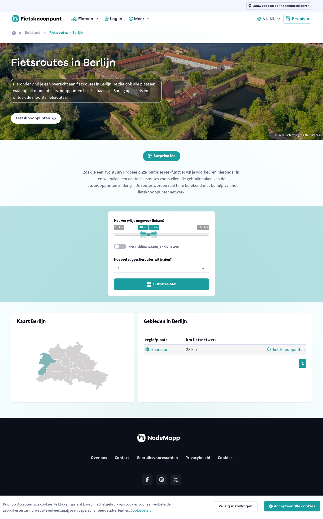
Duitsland (32, 32)
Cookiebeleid (141, 510)
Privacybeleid (197, 457)
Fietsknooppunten (33, 118)
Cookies (225, 457)
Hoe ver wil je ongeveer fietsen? (139, 220)
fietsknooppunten (288, 349)
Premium (300, 18)
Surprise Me (164, 155)
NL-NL (268, 19)
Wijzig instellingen (236, 506)
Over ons (99, 457)
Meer (139, 19)
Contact (122, 457)
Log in (116, 19)
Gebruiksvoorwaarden (157, 457)
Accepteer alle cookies (294, 506)
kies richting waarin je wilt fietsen (153, 246)
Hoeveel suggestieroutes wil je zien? (143, 259)
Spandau (158, 349)
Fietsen (85, 19)
